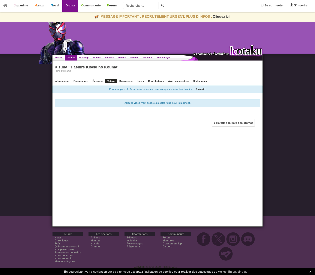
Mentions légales (65, 261)
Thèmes (134, 57)
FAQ (57, 243)
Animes (95, 237)
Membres (168, 240)
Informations (62, 81)
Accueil (59, 57)
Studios (97, 57)
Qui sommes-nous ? (67, 246)
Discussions (126, 81)
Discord (167, 246)
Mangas (95, 240)
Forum (112, 5)
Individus (147, 57)
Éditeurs (109, 57)
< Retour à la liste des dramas (233, 123)
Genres (122, 57)
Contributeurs (156, 81)
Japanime (21, 5)
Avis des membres (178, 81)
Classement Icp (172, 243)
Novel (55, 5)
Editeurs (132, 237)
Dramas (71, 57)
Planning (83, 57)
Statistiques (200, 81)
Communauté (91, 5)
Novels (95, 243)
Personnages (164, 57)
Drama (70, 5)
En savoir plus (237, 271)
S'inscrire (300, 5)
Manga (39, 5)
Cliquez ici (221, 16)
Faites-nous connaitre (68, 252)
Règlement (133, 246)
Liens (141, 81)
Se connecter (274, 5)
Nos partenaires (64, 249)
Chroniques (62, 240)
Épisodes (98, 81)
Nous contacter (64, 255)
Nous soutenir (63, 258)
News (58, 237)
